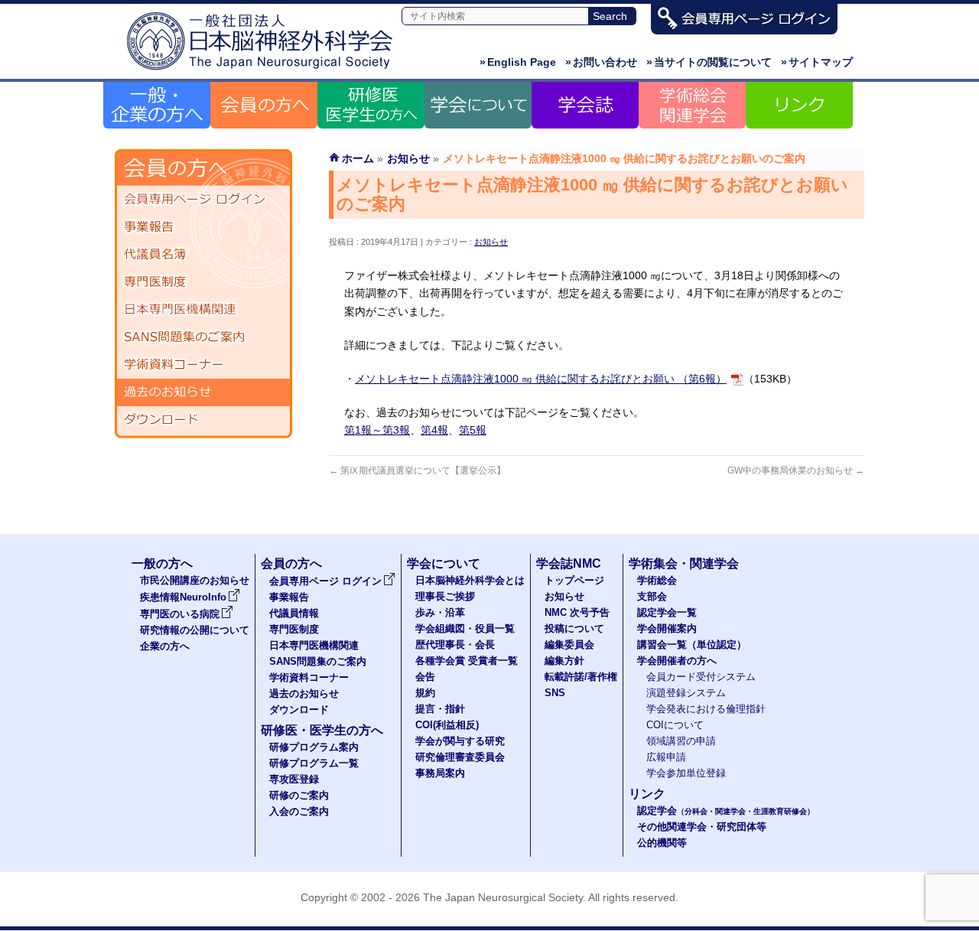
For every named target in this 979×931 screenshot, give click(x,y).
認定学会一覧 (667, 612)
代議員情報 (294, 613)
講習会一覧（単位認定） (691, 645)
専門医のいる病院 (180, 614)
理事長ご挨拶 (445, 596)
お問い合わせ (601, 62)
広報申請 (666, 757)
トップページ (574, 580)
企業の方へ (165, 646)
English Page (518, 62)
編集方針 (564, 661)
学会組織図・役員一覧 (465, 628)
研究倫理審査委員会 (460, 757)
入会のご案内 (299, 811)
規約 (425, 693)
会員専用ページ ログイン (203, 199)
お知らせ (491, 241)
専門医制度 (203, 282)
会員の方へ (291, 563)
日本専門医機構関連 (203, 310)
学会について (443, 563)
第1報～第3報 (377, 430)
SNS (555, 693)
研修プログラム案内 (314, 747)
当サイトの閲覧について (709, 62)
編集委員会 (569, 645)
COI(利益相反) (447, 725)
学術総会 (657, 580)
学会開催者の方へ (677, 661)
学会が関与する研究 (460, 741)
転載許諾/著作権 (581, 677)
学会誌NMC (568, 563)
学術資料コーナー (203, 365)
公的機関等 (662, 843)
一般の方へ (162, 563)
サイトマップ (817, 62)
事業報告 (203, 227)
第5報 (472, 430)
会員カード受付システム (701, 677)
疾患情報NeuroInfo (183, 597)
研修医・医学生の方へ (322, 730)
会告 (425, 677)
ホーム (358, 158)
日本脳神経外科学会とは (470, 580)
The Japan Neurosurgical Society (503, 897)
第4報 (434, 430)
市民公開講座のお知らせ (194, 580)
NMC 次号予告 (577, 612)
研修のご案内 (299, 795)
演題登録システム (686, 693)
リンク (647, 793)
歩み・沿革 (440, 612)
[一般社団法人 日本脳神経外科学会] (264, 70)
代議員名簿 (203, 255)
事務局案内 (440, 773)
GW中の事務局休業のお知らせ (795, 470)
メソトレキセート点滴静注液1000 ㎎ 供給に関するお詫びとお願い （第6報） (541, 379)
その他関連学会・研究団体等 (701, 827)
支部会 (652, 596)
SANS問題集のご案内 (203, 337)
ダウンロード (203, 420)
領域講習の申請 (681, 741)
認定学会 (726, 811)
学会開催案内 (667, 628)
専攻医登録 (294, 779)
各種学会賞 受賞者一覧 (466, 661)
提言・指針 (440, 709)
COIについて (675, 725)
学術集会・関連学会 (684, 563)
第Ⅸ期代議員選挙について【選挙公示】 (417, 470)
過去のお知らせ (203, 392)
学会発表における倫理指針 (706, 709)
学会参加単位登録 (686, 773)
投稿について (574, 628)
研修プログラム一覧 (314, 763)
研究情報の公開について (194, 630)
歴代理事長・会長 (455, 645)
